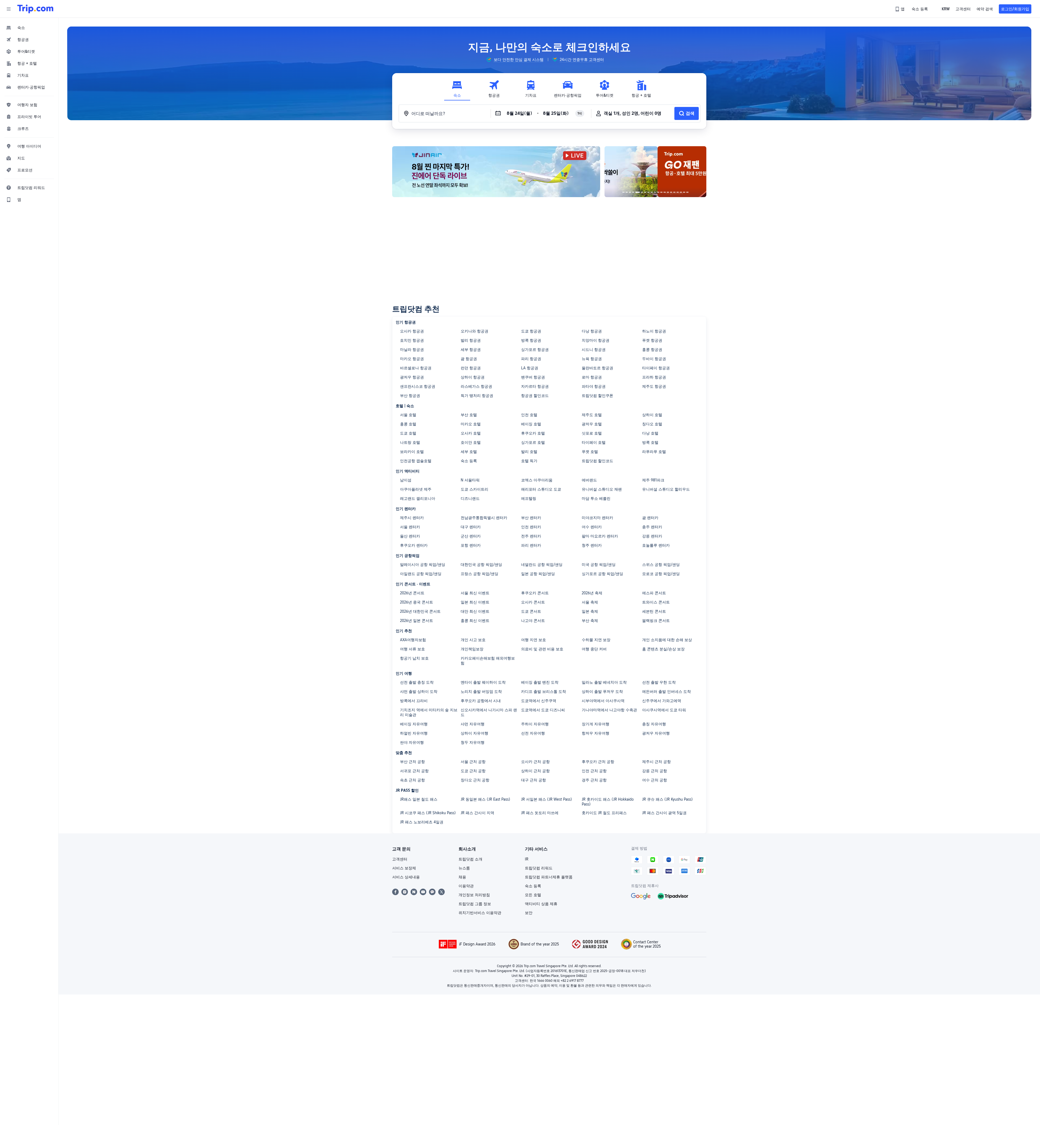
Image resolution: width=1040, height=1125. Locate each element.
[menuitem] (29, 27)
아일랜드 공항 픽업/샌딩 (420, 574)
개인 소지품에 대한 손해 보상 (667, 640)
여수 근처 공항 (654, 780)
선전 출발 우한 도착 (659, 682)
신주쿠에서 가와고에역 (661, 701)
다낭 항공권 (592, 331)
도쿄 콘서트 (531, 611)
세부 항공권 (471, 349)
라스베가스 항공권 (476, 386)
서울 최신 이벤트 (475, 593)
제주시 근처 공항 (656, 761)
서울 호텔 (408, 415)
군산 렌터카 (471, 536)
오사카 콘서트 (533, 602)
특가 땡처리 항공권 (477, 395)
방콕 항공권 (531, 340)
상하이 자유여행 (474, 733)
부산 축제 (590, 620)
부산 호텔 (469, 415)
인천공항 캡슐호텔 (415, 461)
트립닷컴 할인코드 (597, 461)
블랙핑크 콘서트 (656, 620)
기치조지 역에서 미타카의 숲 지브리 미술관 (428, 712)
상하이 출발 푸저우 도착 (602, 691)
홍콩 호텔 (408, 424)
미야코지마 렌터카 (597, 518)
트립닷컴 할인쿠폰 (597, 395)
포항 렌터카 (471, 545)
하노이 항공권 (654, 331)
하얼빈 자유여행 (414, 733)
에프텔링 (528, 498)
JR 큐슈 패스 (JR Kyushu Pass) (667, 799)
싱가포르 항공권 (535, 349)
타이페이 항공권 (656, 368)
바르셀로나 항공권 (415, 368)
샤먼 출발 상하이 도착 (418, 691)
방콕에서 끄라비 (414, 701)
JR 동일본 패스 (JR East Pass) (485, 799)
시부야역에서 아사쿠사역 (603, 701)
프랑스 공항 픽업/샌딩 (479, 574)
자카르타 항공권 (535, 386)
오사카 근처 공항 (535, 761)
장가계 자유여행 (595, 724)
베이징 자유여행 (414, 724)
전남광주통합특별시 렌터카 (484, 518)
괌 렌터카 (650, 518)
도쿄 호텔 (408, 433)
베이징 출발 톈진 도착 (539, 682)
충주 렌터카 (652, 527)
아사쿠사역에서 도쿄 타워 (664, 710)
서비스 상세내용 (406, 877)
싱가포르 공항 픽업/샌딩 (602, 574)
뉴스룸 (464, 868)
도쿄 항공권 (531, 331)
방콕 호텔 (650, 442)
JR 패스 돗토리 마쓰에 (539, 813)
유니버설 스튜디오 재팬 (602, 489)
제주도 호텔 (592, 415)
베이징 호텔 (531, 424)
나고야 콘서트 (533, 620)
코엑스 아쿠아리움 (536, 480)
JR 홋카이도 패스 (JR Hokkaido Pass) (608, 801)
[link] (900, 9)
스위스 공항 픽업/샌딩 (661, 564)
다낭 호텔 (650, 433)
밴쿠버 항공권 (533, 377)
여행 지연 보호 (533, 640)
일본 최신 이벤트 (475, 602)
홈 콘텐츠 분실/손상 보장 (663, 649)
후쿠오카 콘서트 (535, 593)
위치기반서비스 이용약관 (480, 913)
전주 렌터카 (531, 536)
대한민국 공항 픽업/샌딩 (481, 564)
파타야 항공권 (594, 386)
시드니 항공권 (594, 349)
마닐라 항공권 (412, 349)
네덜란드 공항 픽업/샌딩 (542, 564)
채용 (462, 877)
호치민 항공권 (412, 340)
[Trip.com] (35, 9)
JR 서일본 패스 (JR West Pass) (546, 799)
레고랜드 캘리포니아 (417, 498)
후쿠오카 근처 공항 (598, 761)
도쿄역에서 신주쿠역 (538, 701)
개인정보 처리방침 (474, 895)
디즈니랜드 (470, 498)
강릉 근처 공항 (654, 771)
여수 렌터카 (592, 527)
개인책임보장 (472, 649)
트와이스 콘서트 (656, 602)
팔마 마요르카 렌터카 (600, 536)
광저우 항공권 (412, 377)
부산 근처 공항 (412, 761)
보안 (528, 913)
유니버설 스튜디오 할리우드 (666, 489)
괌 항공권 (469, 359)
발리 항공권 (471, 340)
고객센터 (399, 859)
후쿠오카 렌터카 (414, 545)
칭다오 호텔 (652, 424)
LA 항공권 (529, 368)
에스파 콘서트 (654, 593)
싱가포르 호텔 (533, 442)
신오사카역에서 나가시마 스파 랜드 (489, 712)
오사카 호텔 (471, 433)
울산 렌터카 (410, 536)
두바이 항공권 (654, 359)
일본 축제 (590, 611)
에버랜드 (589, 480)
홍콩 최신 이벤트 (475, 620)
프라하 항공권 (654, 377)
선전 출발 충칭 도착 (417, 682)
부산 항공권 (410, 395)
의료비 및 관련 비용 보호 (542, 649)
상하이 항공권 (473, 377)
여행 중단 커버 (594, 649)
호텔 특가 (529, 461)
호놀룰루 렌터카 (656, 545)
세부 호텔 (469, 451)
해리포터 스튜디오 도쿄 (541, 489)
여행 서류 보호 (412, 649)
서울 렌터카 (410, 527)
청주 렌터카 (592, 545)
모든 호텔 (533, 895)
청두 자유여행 (473, 742)
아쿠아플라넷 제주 (415, 489)
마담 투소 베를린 (596, 498)
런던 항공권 (471, 368)
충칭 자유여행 (654, 724)
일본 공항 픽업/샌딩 (538, 574)
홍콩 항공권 (652, 349)
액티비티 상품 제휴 (541, 904)
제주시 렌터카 (412, 518)
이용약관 (466, 886)
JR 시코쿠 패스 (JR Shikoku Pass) (428, 813)
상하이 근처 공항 (535, 771)
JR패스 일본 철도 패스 (418, 799)
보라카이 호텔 (412, 451)
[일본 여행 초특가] (655, 171)
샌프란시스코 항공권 (417, 386)
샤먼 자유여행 (473, 724)
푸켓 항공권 (652, 340)
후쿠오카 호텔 (533, 433)
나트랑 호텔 (410, 442)
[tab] (457, 89)
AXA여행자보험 (413, 640)
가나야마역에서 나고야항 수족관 (609, 710)
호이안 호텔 (471, 442)
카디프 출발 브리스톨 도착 (543, 691)
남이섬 (405, 480)
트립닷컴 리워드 (538, 868)
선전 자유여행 (533, 733)
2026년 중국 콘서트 (416, 602)
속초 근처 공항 (412, 780)
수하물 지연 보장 (596, 640)
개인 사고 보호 (473, 640)
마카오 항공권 (412, 359)
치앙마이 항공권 (595, 340)
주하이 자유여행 (535, 724)
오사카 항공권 (412, 331)
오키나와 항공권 (474, 331)
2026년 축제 (592, 593)
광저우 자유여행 (656, 733)
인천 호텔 (529, 415)
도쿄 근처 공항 (473, 771)
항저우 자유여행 (595, 733)
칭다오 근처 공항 (475, 780)
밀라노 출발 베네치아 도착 (604, 682)
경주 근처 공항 (594, 780)
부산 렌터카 (531, 518)
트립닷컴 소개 (470, 859)
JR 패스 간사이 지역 (477, 813)
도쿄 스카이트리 (474, 489)
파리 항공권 (531, 359)
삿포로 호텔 (592, 433)
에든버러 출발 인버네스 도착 (666, 691)
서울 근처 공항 (473, 761)
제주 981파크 (653, 480)
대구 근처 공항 (533, 780)
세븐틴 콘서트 (654, 611)
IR (526, 859)
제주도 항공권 (654, 386)
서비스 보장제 (404, 868)
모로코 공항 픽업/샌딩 (661, 574)
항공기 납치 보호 (414, 658)
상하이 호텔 (652, 415)
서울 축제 (590, 602)
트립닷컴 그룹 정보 (475, 904)
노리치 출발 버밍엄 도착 (481, 691)
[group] (515, 59)
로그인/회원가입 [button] (1015, 9)
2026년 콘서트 (412, 593)
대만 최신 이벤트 (475, 611)
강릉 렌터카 (652, 536)
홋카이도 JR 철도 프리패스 (604, 813)
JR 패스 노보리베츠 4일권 (421, 822)
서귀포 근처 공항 (414, 771)
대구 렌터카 (471, 527)
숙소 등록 (469, 461)
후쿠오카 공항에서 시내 (481, 701)
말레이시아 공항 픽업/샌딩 (422, 564)
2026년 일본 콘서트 (416, 620)
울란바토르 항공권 (597, 368)
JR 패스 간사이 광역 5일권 (664, 813)
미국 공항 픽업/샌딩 (599, 564)
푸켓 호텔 (590, 451)
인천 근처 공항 (594, 771)
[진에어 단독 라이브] (496, 171)
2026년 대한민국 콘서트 (420, 611)
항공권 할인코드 (535, 395)
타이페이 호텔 (594, 442)
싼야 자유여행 (412, 742)
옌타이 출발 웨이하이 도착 (483, 682)
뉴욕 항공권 (592, 359)
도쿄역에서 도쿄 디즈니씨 (543, 710)
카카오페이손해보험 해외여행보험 (488, 660)
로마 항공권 (592, 377)
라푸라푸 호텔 (654, 451)
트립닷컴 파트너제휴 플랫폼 (549, 877)
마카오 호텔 (471, 424)
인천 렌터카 (531, 527)
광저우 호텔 (592, 424)
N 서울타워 (470, 480)
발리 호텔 (529, 451)
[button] (8, 9)
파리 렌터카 (531, 545)
